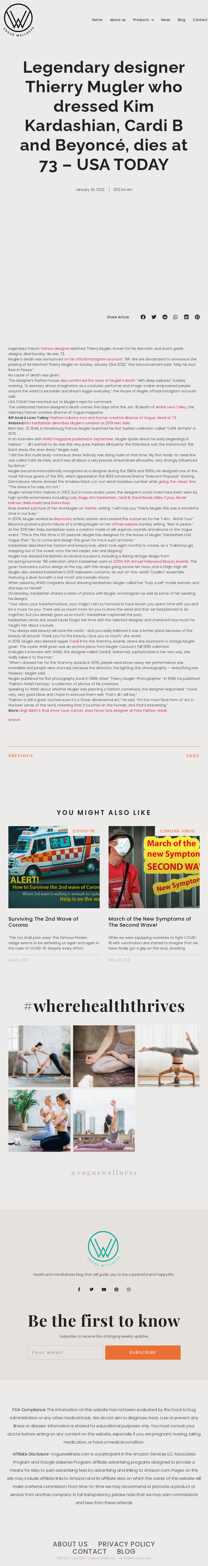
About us (118, 19)
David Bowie (142, 497)
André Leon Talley (171, 407)
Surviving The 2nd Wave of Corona (43, 921)
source (14, 719)
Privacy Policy (126, 1544)
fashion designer (55, 348)
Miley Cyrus (164, 497)
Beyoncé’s (63, 518)
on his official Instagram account (93, 359)
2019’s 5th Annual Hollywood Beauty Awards (150, 561)
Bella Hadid (32, 502)
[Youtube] (104, 1289)
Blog (181, 19)
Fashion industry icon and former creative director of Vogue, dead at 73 (113, 417)
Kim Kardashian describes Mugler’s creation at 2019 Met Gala (77, 423)
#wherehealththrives (104, 1005)
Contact (200, 19)
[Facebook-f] (79, 1289)
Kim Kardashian (102, 497)
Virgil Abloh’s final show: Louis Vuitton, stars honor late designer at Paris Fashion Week (93, 710)
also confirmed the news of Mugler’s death (97, 380)
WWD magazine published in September (78, 439)
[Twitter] (92, 1289)
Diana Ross (60, 502)
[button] (143, 317)
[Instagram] (129, 1289)
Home (97, 19)
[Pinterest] (116, 1289)
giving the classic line (177, 481)
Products (141, 19)
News (165, 19)
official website (125, 524)
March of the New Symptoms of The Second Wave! (150, 921)
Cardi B (124, 497)
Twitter (90, 508)
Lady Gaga (78, 497)
